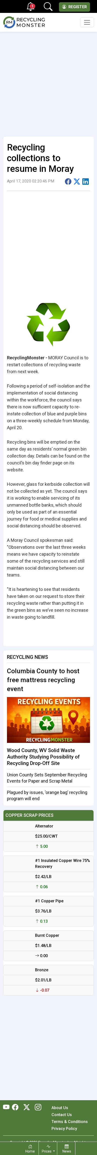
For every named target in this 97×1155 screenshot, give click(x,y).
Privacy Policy (64, 1128)
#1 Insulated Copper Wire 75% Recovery (62, 863)
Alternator (44, 826)
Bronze (41, 970)
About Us (59, 1107)
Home (30, 1151)
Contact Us (61, 1114)
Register (77, 6)
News (66, 1151)
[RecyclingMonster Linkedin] (36, 1107)
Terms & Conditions (69, 1121)
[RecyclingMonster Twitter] (26, 1107)
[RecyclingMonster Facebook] (16, 1107)
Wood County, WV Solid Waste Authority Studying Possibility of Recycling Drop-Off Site (43, 756)
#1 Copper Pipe (49, 901)
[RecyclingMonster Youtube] (7, 1107)
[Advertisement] (48, 82)
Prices (47, 1151)
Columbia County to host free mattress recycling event (43, 680)
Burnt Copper (47, 935)
